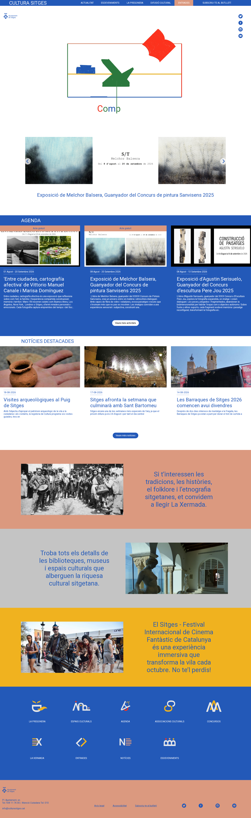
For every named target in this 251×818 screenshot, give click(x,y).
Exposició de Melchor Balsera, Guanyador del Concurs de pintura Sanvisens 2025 (123, 284)
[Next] (223, 161)
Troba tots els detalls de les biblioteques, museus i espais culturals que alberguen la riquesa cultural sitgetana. (74, 568)
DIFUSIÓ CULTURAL (160, 2)
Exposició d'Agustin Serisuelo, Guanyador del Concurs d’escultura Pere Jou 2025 (209, 284)
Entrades (184, 2)
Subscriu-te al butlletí (217, 2)
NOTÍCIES (125, 758)
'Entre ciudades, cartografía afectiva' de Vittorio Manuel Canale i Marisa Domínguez (34, 284)
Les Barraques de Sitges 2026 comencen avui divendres (209, 402)
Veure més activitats (125, 323)
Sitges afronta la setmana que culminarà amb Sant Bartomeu (123, 402)
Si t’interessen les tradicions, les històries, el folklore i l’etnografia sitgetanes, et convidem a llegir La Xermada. (179, 489)
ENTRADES (81, 758)
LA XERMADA (37, 758)
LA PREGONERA (135, 2)
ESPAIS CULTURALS (81, 721)
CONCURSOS (214, 721)
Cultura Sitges (28, 3)
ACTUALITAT (87, 2)
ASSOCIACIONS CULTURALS (169, 721)
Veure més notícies (125, 435)
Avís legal (99, 805)
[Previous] (28, 161)
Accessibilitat (120, 805)
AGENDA (125, 721)
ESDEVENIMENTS (110, 2)
